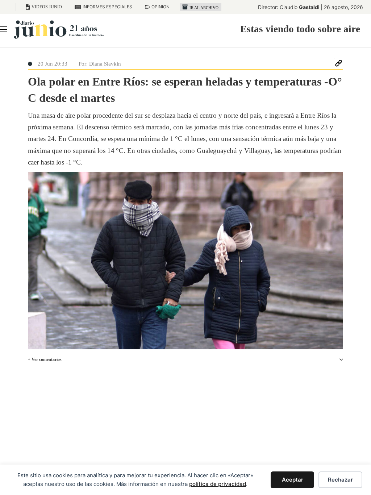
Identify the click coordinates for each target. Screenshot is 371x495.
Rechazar (340, 479)
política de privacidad (217, 484)
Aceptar (292, 479)
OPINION (160, 6)
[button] (185, 360)
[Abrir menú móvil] (3, 29)
